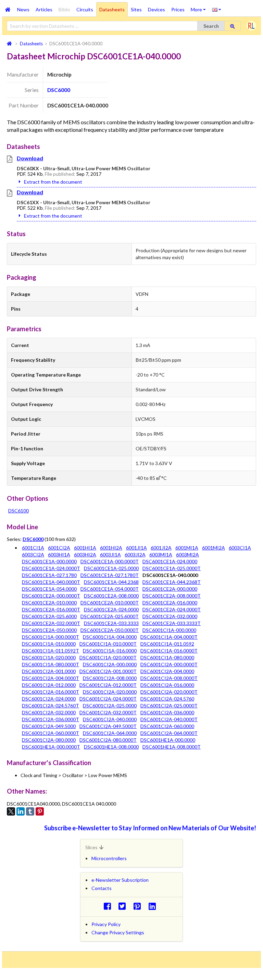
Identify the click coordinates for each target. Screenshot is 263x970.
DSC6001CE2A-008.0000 (111, 596)
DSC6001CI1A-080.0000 (167, 657)
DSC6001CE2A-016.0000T (51, 609)
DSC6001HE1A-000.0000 (167, 740)
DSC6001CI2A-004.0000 (167, 671)
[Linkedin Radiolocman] (154, 906)
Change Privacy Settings (117, 932)
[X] (11, 811)
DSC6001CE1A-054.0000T (109, 589)
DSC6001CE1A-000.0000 (49, 561)
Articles (44, 9)
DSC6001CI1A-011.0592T (50, 651)
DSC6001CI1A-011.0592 (167, 644)
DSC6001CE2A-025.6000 (49, 616)
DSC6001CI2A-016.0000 (167, 685)
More (200, 7)
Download (30, 158)
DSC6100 (18, 510)
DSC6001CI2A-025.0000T (169, 705)
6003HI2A (85, 554)
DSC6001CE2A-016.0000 (169, 602)
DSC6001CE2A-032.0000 (169, 616)
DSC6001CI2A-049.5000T (108, 726)
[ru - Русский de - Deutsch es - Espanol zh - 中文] (216, 9)
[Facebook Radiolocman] (109, 906)
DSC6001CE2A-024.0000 (111, 609)
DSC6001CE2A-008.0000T (171, 596)
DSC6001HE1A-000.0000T (51, 747)
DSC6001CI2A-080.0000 (49, 740)
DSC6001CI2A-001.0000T (108, 671)
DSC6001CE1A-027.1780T (109, 575)
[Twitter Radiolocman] (124, 906)
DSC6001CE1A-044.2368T (171, 582)
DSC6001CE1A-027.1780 (49, 575)
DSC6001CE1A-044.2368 (111, 582)
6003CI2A (33, 554)
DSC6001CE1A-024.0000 (169, 561)
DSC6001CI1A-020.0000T (108, 657)
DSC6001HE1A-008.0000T (171, 747)
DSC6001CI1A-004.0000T (169, 637)
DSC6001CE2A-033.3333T (171, 623)
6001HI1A (85, 548)
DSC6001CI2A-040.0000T (169, 719)
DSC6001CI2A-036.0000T (50, 719)
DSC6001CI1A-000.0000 (169, 630)
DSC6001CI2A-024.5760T (50, 705)
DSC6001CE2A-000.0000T (51, 596)
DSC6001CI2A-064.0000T (169, 733)
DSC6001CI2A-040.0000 (110, 719)
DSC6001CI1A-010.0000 (49, 644)
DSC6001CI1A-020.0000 (49, 657)
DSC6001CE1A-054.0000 (49, 589)
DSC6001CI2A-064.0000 (110, 733)
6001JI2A (161, 548)
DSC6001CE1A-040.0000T (51, 582)
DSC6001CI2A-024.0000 (49, 699)
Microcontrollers (109, 858)
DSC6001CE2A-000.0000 (169, 589)
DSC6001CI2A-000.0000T (169, 664)
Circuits (84, 9)
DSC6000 (58, 90)
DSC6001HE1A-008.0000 (111, 747)
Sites (136, 9)
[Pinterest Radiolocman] (139, 906)
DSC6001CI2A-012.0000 (49, 685)
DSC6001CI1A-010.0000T (108, 644)
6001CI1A (33, 548)
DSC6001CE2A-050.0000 (49, 630)
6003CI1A (240, 548)
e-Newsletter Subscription (120, 880)
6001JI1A (136, 548)
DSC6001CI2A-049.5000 (49, 726)
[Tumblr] (30, 811)
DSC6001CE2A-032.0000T (51, 623)
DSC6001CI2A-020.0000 (110, 692)
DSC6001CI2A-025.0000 (110, 705)
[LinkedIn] (20, 811)
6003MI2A (187, 554)
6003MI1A (160, 554)
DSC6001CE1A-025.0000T (171, 568)
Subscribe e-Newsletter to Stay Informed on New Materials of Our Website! (150, 828)
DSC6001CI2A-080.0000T (108, 740)
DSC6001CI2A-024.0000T (108, 699)
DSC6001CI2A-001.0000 (49, 671)
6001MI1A (186, 548)
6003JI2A (135, 554)
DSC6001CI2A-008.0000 (110, 678)
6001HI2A (111, 548)
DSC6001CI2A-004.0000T (50, 678)
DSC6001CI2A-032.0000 (49, 712)
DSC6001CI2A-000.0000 (110, 664)
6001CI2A (59, 548)
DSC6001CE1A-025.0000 (111, 568)
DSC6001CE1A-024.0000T (51, 568)
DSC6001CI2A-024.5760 (167, 699)
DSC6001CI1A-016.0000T (169, 651)
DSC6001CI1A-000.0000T (50, 637)
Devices (156, 9)
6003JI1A (110, 554)
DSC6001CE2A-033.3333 (111, 623)
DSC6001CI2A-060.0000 (167, 726)
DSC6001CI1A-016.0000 (110, 651)
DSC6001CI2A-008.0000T (169, 678)
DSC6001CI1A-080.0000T (50, 664)
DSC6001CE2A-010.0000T (109, 602)
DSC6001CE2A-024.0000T (171, 609)
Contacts (101, 888)
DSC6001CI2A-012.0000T (108, 685)
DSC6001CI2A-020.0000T (169, 692)
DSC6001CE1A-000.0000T (109, 561)
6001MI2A (213, 548)
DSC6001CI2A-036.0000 (167, 712)
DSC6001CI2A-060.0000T (50, 733)
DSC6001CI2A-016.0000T (50, 692)
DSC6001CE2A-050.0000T (109, 630)
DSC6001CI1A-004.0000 (110, 637)
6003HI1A (59, 554)
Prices (178, 9)
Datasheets (112, 9)
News (23, 9)
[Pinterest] (40, 811)
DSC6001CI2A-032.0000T (108, 712)
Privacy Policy (106, 924)
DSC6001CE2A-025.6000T (109, 616)
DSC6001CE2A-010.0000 (49, 602)
